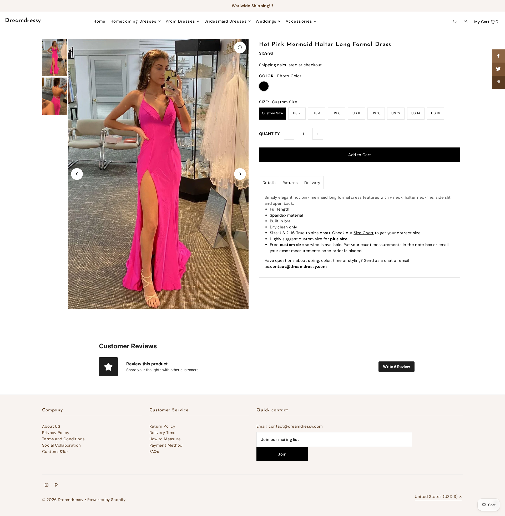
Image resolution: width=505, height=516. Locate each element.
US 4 (317, 113)
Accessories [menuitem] (299, 21)
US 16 (435, 113)
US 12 (395, 113)
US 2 (297, 113)
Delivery (312, 182)
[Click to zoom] (240, 47)
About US (51, 426)
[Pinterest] (56, 485)
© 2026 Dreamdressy (63, 499)
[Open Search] (455, 21)
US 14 (415, 113)
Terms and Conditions (63, 439)
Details (269, 182)
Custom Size (272, 113)
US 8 (356, 113)
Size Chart (364, 233)
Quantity (269, 133)
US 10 (376, 113)
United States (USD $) (436, 497)
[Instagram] (46, 485)
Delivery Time (162, 432)
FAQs (154, 451)
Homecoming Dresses (133, 21)
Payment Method (166, 445)
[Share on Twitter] (498, 69)
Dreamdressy (23, 21)
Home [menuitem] (99, 21)
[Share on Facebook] (498, 56)
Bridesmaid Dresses (225, 21)
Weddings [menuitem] (266, 21)
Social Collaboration (61, 445)
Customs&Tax (55, 451)
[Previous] (77, 174)
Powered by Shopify (106, 499)
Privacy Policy (55, 432)
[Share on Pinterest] (498, 82)
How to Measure (165, 439)
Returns (290, 182)
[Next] (240, 174)
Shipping (267, 65)
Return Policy (162, 426)
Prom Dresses (180, 21)
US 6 (337, 113)
